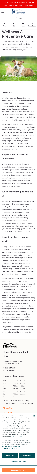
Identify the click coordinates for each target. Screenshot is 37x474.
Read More (28, 5)
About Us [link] (7, 408)
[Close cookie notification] (34, 416)
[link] (18, 11)
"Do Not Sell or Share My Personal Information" (11, 447)
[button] (2, 12)
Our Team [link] (7, 412)
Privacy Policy (17, 436)
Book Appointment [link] (18, 470)
